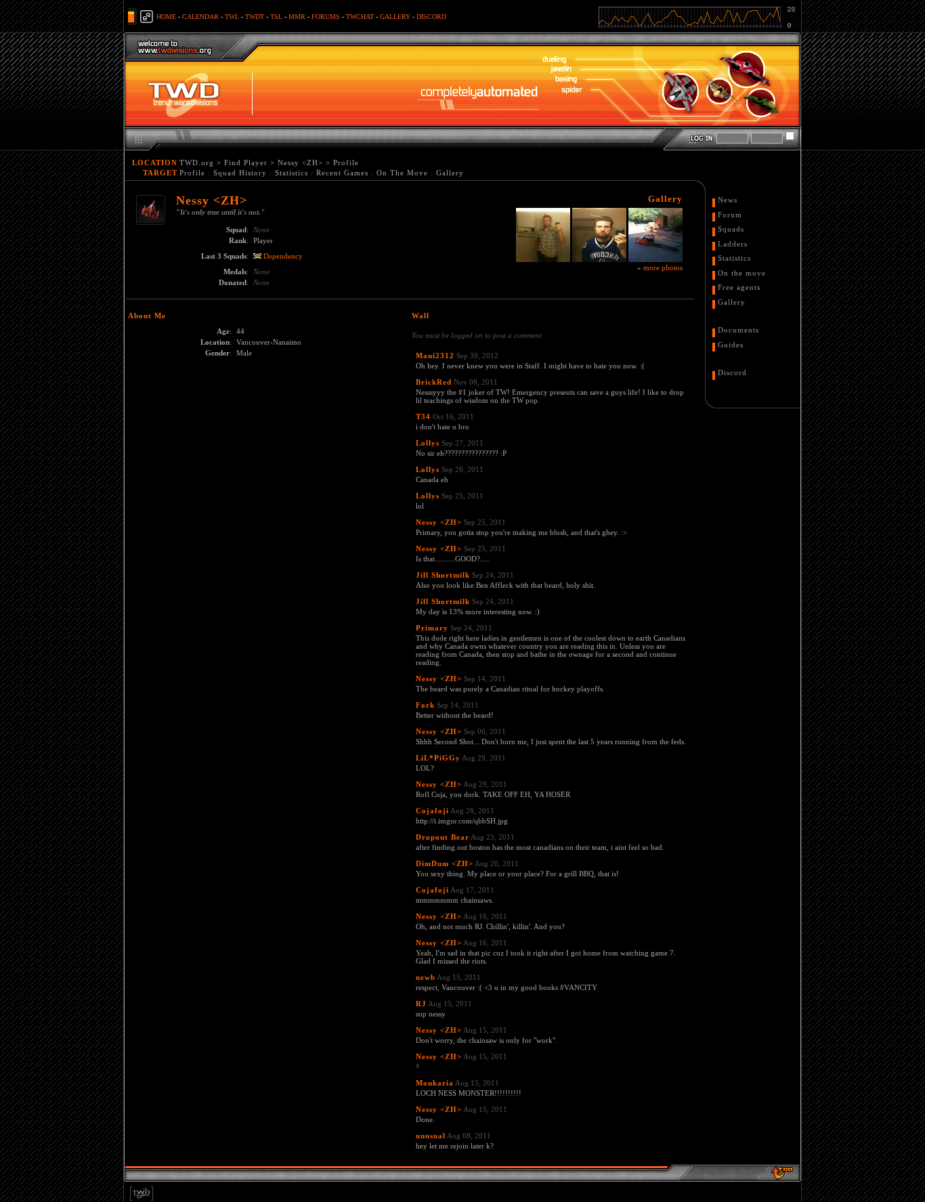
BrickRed (434, 382)
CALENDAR (200, 16)
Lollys (427, 443)
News (727, 200)
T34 (423, 416)
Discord (732, 372)
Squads (731, 229)
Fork (425, 705)
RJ (421, 1004)
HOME (166, 16)
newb (425, 977)
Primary (432, 628)
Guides (731, 345)
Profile (346, 162)
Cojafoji (432, 811)
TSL (276, 16)
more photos (663, 267)
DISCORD (431, 16)
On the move (742, 273)
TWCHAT (360, 16)
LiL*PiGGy (438, 758)
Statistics (291, 173)
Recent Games (342, 173)
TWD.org (196, 162)
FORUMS (325, 16)
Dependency (283, 256)
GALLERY (395, 16)
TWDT (254, 16)
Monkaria (435, 1083)
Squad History (240, 173)
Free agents (739, 287)
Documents (738, 330)
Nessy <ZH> (300, 162)
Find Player (245, 162)
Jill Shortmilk (443, 575)
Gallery (450, 173)
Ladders (733, 244)
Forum (730, 215)
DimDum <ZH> (444, 863)
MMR (296, 16)
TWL (232, 16)
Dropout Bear (442, 837)
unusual (431, 1136)
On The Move (402, 173)
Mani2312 (435, 355)
